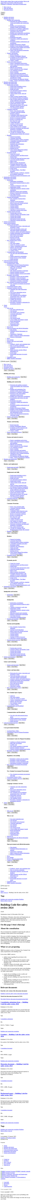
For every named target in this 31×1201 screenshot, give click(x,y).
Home (2, 891)
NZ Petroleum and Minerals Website (19, 79)
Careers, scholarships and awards (18, 246)
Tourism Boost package (16, 204)
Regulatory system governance (18, 278)
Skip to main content (6, 1)
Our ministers (13, 315)
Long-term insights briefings (17, 159)
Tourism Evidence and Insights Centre (19, 214)
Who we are (10, 308)
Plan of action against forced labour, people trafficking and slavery (19, 100)
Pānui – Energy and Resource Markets (19, 80)
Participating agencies (15, 298)
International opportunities (16, 234)
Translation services (15, 293)
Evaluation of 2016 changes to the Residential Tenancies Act (18, 58)
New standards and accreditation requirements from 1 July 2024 (18, 295)
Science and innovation (13, 224)
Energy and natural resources (14, 61)
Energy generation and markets (18, 73)
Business (9, 135)
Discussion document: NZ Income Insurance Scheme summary (18, 105)
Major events (13, 161)
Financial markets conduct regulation (19, 139)
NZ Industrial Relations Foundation (19, 98)
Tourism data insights (15, 217)
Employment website (15, 92)
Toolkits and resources (15, 299)
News (8, 338)
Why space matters (15, 243)
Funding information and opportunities (19, 233)
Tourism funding (14, 206)
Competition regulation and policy (18, 141)
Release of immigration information (19, 193)
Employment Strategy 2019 (17, 103)
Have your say (7, 7)
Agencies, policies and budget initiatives (20, 231)
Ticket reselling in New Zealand (18, 126)
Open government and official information (17, 328)
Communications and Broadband (15, 252)
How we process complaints (17, 345)
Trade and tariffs (14, 145)
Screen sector (13, 168)
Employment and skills (12, 85)
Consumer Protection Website (17, 112)
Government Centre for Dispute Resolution (18, 265)
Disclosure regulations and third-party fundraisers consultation (19, 128)
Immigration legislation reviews (18, 195)
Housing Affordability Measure (18, 56)
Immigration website (15, 187)
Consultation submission (7, 1019)
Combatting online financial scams (18, 115)
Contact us (9, 342)
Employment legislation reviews (18, 86)
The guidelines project (15, 301)
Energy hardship (14, 72)
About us (12, 242)
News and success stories (16, 236)
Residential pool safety (16, 37)
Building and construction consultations (20, 33)
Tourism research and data (13, 211)
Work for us (10, 327)
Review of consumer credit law (18, 118)
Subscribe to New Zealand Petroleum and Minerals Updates (19, 77)
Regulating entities (14, 142)
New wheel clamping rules (17, 131)
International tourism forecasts (17, 219)
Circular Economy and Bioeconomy (19, 155)
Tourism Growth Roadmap (17, 201)
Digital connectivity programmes (18, 256)
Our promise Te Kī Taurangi (17, 312)
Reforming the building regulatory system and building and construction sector (19, 23)
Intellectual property (15, 146)
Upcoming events (11, 357)
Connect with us (14, 250)
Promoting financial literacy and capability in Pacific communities (18, 164)
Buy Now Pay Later (15, 121)
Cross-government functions (11, 1150)
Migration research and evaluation (18, 191)
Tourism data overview (16, 213)
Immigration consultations (16, 181)
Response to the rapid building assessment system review (17, 30)
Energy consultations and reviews (18, 63)
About (5, 1145)
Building (21, 899)
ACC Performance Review (17, 108)
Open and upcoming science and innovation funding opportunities (18, 229)
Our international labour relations (18, 90)
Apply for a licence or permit (17, 244)
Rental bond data (14, 54)
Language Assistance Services (14, 288)
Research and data (14, 237)
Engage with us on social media (15, 341)
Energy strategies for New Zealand (19, 69)
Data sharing (13, 329)
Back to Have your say (6, 900)
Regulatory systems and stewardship (19, 276)
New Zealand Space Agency (14, 240)
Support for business (15, 136)
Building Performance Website (18, 44)
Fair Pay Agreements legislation (18, 102)
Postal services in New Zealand (18, 257)
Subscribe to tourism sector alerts (18, 210)
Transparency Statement (16, 334)
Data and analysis (8, 8)
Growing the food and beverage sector (19, 158)
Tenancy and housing (12, 53)
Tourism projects (14, 207)
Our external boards (15, 318)
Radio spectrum (14, 259)
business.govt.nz (14, 148)
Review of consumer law (16, 119)
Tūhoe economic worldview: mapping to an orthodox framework (19, 173)
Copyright (6, 1182)
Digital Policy (13, 157)
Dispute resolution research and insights (20, 273)
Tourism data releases (15, 216)
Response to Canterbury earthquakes (19, 28)
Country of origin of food (16, 123)
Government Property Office (14, 286)
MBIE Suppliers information (14, 358)
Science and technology (10, 1153)
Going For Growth (15, 154)
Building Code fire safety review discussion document (14, 993)
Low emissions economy (16, 70)
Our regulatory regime (15, 249)
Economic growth (11, 152)
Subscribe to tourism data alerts (18, 220)
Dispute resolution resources (17, 272)
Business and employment (10, 1148)
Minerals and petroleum (16, 67)
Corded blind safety (15, 122)
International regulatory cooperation (19, 280)
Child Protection (14, 325)
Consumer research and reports (18, 116)
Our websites (10, 340)
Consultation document (6, 1048)
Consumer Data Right (15, 138)
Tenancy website (14, 60)
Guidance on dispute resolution (18, 266)
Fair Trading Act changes (16, 125)
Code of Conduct (14, 322)
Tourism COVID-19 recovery (17, 208)
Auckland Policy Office (13, 263)
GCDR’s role (13, 269)
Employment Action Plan (16, 87)
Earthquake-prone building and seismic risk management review (20, 48)
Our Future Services (15, 194)
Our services (13, 316)
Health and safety (14, 89)
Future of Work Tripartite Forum (18, 96)
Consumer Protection (12, 109)
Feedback (6, 1160)
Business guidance (14, 113)
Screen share (13, 352)
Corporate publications (16, 314)
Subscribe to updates (15, 239)
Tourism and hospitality (13, 197)
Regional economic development (18, 167)
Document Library (8, 9)
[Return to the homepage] (13, 4)
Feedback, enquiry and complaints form (20, 344)
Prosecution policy (14, 324)
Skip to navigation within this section (13, 2)
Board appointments (15, 321)
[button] (15, 1139)
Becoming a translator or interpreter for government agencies (20, 303)
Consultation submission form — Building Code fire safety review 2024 (14, 1003)
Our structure (13, 311)
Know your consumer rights (17, 110)
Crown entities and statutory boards (19, 319)
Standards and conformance (17, 144)
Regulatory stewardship (13, 275)
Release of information (16, 337)
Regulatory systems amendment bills (19, 279)
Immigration (10, 180)
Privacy (6, 1185)
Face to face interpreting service (18, 292)
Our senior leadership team (17, 309)
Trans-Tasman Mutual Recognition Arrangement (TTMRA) (19, 150)
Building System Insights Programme (19, 46)
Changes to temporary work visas (18, 185)
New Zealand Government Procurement (17, 282)
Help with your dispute (16, 267)
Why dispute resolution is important (19, 270)
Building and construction (13, 20)
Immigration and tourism (10, 1151)
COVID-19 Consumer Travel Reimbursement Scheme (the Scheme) (19, 133)
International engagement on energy (19, 74)
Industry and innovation (16, 247)
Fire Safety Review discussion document (14, 999)
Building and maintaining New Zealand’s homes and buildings (18, 26)
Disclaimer (6, 1183)
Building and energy (9, 1147)
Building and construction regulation (10, 899)
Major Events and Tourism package (19, 203)
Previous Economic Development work (20, 175)
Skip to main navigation (17, 1)
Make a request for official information (19, 335)
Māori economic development (17, 162)
